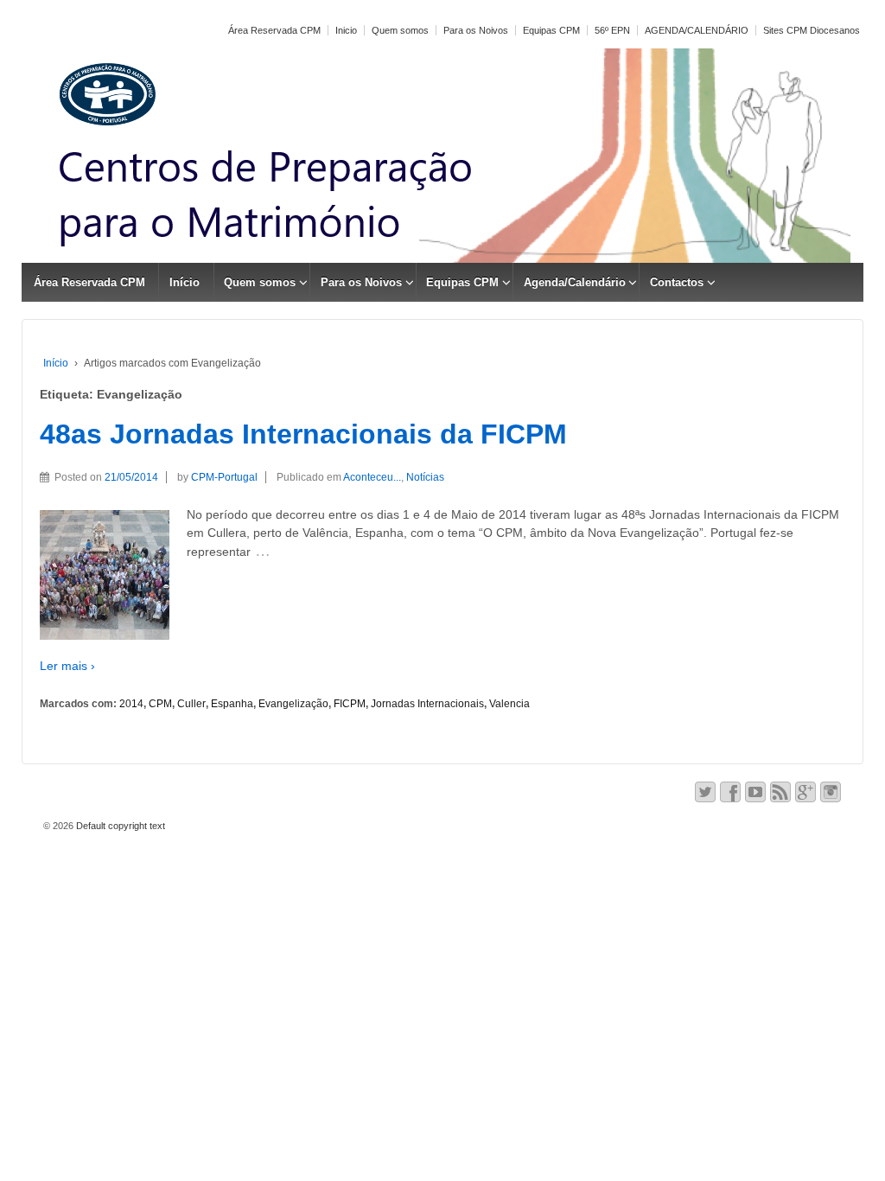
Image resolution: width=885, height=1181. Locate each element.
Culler (191, 704)
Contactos (677, 282)
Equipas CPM (551, 30)
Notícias (425, 477)
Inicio (346, 30)
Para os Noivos (475, 30)
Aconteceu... (372, 477)
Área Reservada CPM (274, 30)
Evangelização (293, 704)
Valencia (509, 704)
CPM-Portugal (224, 477)
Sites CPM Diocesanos (811, 30)
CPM (160, 704)
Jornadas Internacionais (427, 704)
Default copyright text (119, 825)
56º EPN (612, 30)
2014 (131, 704)
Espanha (232, 704)
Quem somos (400, 30)
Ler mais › (67, 666)
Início (184, 282)
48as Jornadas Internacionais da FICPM (303, 434)
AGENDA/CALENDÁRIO (696, 30)
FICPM (350, 704)
